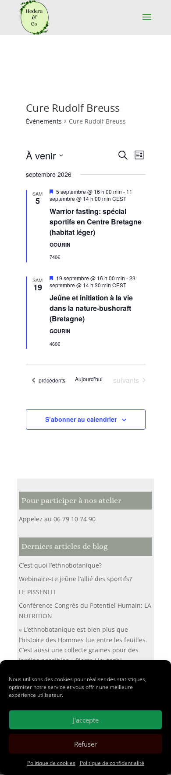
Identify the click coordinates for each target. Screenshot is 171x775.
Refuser (85, 744)
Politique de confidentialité (112, 763)
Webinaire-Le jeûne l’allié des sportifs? (75, 579)
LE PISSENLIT (37, 592)
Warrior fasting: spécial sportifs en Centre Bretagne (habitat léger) (96, 221)
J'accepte (86, 720)
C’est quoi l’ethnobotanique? (60, 565)
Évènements (44, 121)
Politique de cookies (51, 763)
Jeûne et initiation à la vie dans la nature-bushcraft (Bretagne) (91, 308)
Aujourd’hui (89, 378)
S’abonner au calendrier (81, 419)
